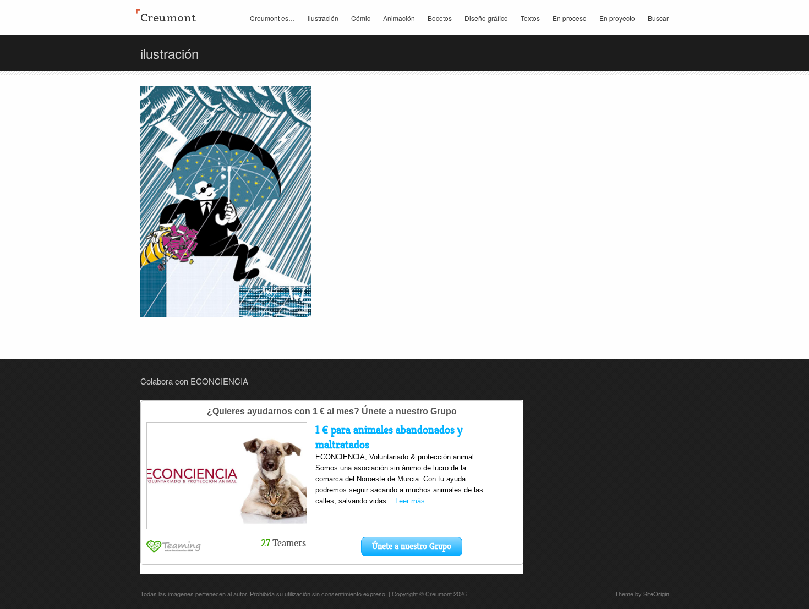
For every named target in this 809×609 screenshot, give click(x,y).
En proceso (570, 18)
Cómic (360, 18)
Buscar (658, 18)
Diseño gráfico (486, 18)
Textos (530, 18)
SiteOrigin (656, 593)
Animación (399, 18)
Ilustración (323, 18)
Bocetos (440, 18)
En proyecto (617, 18)
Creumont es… (272, 18)
